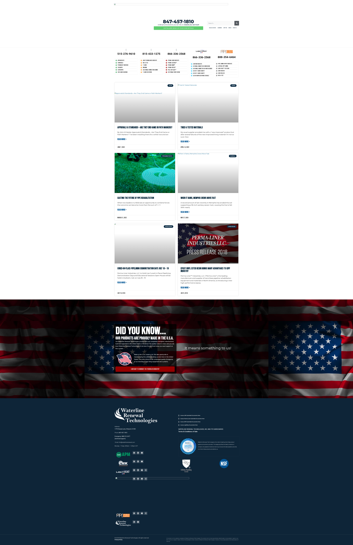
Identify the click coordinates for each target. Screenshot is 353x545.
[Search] (236, 23)
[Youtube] (141, 452)
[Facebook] (134, 452)
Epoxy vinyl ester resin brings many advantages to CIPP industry (205, 270)
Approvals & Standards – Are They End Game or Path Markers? (144, 127)
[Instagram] (145, 470)
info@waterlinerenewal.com (127, 442)
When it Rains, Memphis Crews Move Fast (198, 198)
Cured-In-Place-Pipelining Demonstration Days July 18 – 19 (143, 268)
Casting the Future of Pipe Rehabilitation (135, 198)
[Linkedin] (138, 452)
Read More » (121, 139)
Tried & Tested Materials (192, 127)
